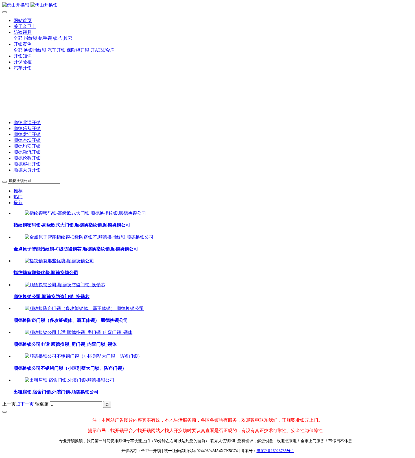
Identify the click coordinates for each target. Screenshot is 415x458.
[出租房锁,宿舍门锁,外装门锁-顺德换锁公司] (69, 380)
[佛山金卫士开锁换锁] (207, 5)
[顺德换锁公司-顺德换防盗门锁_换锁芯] (65, 284)
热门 (18, 196)
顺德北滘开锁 (27, 122)
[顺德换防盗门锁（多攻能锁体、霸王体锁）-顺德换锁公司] (84, 308)
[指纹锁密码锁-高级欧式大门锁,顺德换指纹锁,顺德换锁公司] (85, 213)
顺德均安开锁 (27, 146)
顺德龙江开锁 (27, 134)
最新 (18, 202)
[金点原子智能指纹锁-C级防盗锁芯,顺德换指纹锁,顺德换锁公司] (89, 237)
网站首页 (23, 20)
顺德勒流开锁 (27, 152)
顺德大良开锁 (27, 170)
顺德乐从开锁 (27, 128)
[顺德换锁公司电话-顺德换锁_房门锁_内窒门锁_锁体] (78, 332)
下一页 (27, 404)
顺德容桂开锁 (27, 164)
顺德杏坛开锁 (27, 140)
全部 (18, 38)
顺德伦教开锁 (27, 158)
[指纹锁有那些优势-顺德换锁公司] (59, 260)
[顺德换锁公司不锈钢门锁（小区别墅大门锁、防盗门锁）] (83, 356)
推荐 (18, 190)
